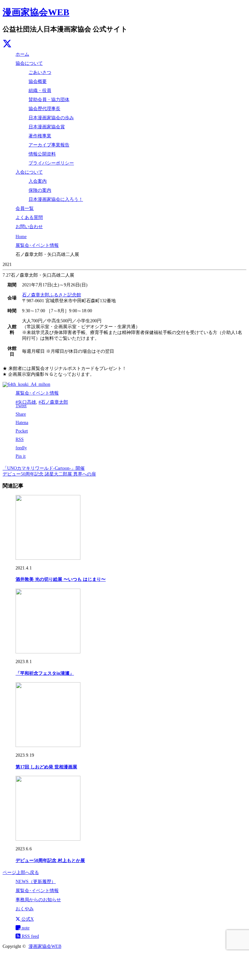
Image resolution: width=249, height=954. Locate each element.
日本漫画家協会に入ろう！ (56, 199)
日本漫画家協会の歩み (51, 117)
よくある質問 (29, 217)
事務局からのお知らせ (38, 899)
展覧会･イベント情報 (37, 393)
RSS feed (29, 936)
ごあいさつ (40, 72)
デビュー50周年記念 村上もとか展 (50, 860)
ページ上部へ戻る (21, 872)
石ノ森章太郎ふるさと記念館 (51, 295)
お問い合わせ (29, 226)
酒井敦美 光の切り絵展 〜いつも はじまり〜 (61, 579)
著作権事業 (40, 135)
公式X (27, 919)
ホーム (22, 54)
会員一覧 (25, 208)
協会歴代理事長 (44, 108)
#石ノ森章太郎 (53, 402)
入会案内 (38, 181)
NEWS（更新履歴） (36, 881)
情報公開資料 (42, 154)
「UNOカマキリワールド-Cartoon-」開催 (44, 468)
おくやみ (25, 908)
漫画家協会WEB (36, 12)
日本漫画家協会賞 (47, 126)
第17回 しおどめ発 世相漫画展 (46, 766)
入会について (29, 172)
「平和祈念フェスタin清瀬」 (45, 673)
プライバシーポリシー (51, 163)
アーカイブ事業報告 (49, 145)
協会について (29, 63)
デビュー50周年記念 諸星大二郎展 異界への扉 (49, 474)
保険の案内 (40, 190)
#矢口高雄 (26, 402)
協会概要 (38, 81)
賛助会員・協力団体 (49, 99)
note (25, 927)
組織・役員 (40, 90)
